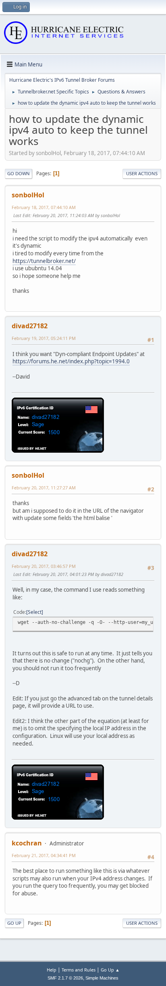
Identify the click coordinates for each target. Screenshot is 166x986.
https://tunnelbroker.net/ (44, 261)
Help (51, 970)
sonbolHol (28, 195)
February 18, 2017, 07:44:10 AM (44, 207)
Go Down (18, 173)
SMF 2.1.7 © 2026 (65, 978)
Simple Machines (101, 978)
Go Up (14, 923)
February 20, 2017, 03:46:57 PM (44, 566)
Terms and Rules (78, 970)
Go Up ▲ (110, 970)
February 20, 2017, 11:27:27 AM (44, 488)
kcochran (27, 843)
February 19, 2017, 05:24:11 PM (44, 338)
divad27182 (30, 325)
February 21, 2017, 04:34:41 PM (44, 855)
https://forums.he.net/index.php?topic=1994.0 (71, 361)
